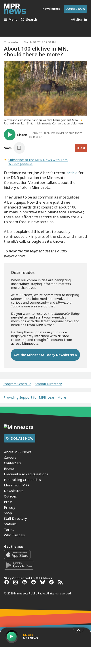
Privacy (9, 507)
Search (31, 19)
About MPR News (17, 452)
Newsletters (13, 490)
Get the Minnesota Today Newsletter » (45, 354)
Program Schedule (17, 384)
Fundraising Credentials (22, 479)
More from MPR (16, 485)
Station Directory (48, 384)
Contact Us (12, 463)
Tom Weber (12, 42)
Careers (10, 457)
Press (8, 502)
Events (9, 468)
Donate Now (75, 9)
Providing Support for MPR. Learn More (35, 397)
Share (81, 148)
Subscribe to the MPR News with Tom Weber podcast (38, 161)
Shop (8, 513)
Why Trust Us (14, 535)
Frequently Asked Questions (26, 474)
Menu (13, 19)
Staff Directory (15, 518)
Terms (9, 529)
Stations (10, 524)
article (72, 172)
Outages (10, 496)
